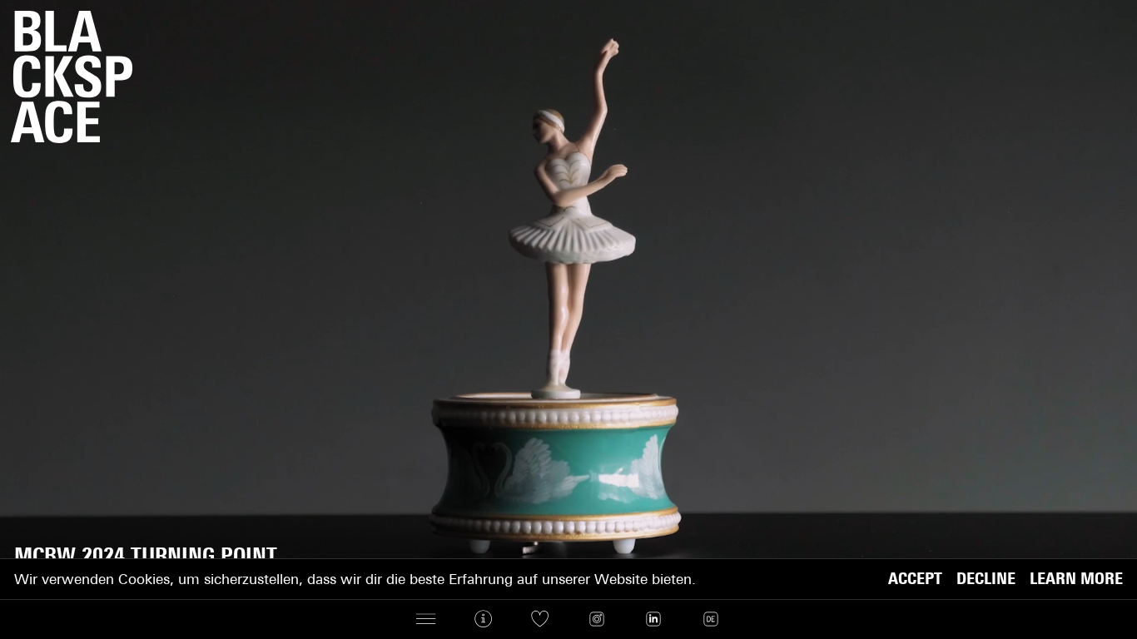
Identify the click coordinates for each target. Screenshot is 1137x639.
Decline (985, 579)
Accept (915, 579)
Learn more (1076, 579)
